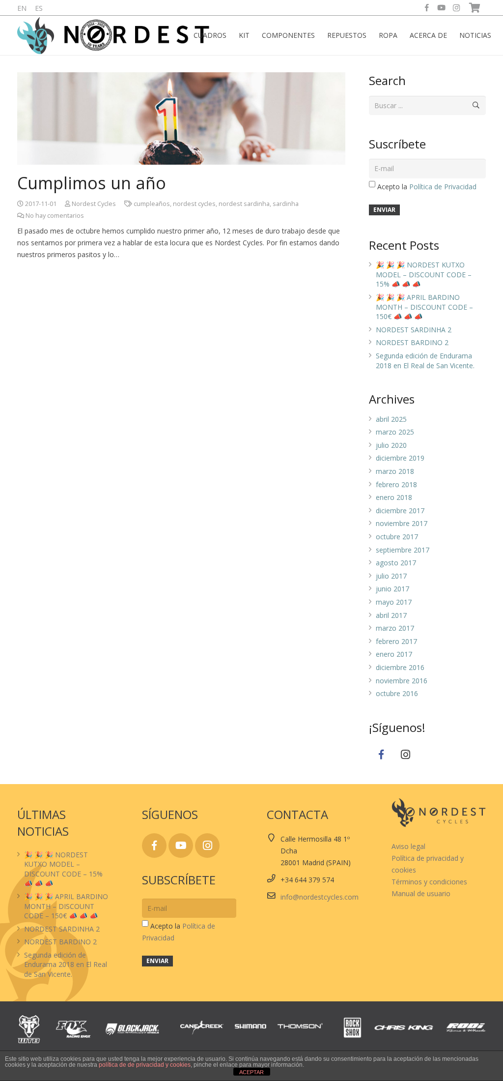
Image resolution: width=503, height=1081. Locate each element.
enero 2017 (394, 654)
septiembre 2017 (402, 550)
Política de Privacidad (442, 186)
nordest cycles (194, 204)
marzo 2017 (395, 628)
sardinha (286, 204)
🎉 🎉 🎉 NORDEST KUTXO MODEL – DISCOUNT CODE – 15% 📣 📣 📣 (424, 274)
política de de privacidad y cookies (145, 1064)
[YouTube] (441, 7)
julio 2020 (391, 445)
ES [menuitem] (39, 8)
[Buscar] (476, 105)
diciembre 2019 (400, 458)
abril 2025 (391, 419)
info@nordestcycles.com (319, 897)
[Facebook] (426, 7)
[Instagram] (456, 7)
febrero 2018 (396, 484)
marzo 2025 (395, 432)
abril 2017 (391, 615)
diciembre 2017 (400, 510)
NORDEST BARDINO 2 (412, 342)
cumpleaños (152, 204)
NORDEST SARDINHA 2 (413, 329)
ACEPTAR (251, 1072)
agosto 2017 (396, 562)
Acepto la (426, 186)
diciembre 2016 (400, 667)
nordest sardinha (244, 204)
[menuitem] (22, 8)
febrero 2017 (396, 641)
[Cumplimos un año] (181, 118)
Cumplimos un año (91, 183)
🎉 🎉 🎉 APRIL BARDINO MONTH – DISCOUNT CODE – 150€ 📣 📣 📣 (424, 306)
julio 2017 (391, 576)
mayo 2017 (394, 602)
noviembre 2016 (401, 680)
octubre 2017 (397, 536)
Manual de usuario (420, 893)
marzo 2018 (395, 471)
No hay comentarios (55, 215)
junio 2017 (392, 588)
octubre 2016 (397, 693)
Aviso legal (408, 846)
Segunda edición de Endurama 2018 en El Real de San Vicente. (425, 360)
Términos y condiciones (429, 881)
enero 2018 (394, 497)
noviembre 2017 (401, 523)
